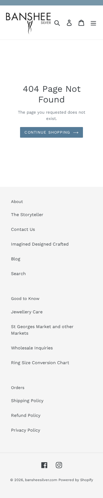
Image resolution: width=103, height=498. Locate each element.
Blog (15, 258)
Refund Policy (25, 415)
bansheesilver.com (41, 480)
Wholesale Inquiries (32, 347)
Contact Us (23, 229)
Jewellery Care (27, 311)
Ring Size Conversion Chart (40, 362)
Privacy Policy (25, 430)
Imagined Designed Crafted (40, 244)
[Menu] (93, 22)
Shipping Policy (27, 400)
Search (18, 273)
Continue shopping (47, 132)
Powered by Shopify (76, 480)
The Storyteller (27, 214)
